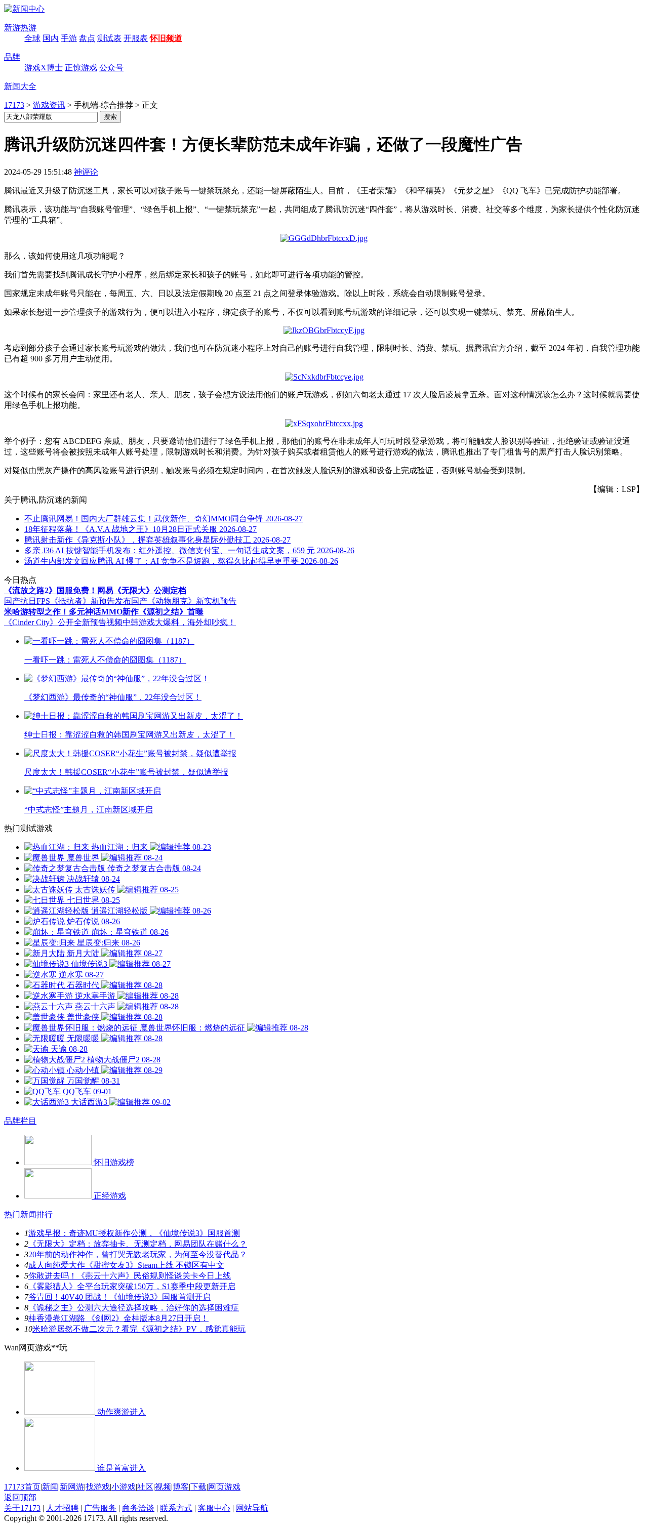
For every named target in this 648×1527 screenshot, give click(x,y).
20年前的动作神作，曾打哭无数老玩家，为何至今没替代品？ (137, 1254)
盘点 (87, 38)
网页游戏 (224, 1486)
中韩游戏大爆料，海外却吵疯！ (179, 622)
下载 (198, 1486)
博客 (181, 1486)
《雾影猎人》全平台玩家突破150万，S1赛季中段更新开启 (131, 1286)
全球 (32, 38)
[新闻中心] (24, 9)
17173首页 (22, 1486)
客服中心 (214, 1508)
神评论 (86, 172)
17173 (14, 105)
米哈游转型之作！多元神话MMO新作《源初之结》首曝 (104, 611)
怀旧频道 (166, 38)
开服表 (136, 38)
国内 (51, 38)
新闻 (50, 1486)
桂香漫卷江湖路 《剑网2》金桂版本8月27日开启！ (118, 1318)
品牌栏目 (20, 1121)
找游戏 (98, 1486)
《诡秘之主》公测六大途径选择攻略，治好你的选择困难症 (133, 1307)
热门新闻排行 (28, 1214)
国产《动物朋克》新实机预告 (183, 601)
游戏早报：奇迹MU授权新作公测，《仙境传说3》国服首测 (134, 1233)
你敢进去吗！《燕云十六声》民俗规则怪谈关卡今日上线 (129, 1275)
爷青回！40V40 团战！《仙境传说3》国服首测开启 (119, 1297)
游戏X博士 (43, 67)
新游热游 (20, 27)
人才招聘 (62, 1508)
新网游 (72, 1486)
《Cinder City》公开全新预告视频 (63, 622)
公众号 (111, 67)
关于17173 (22, 1508)
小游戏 (123, 1486)
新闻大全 (20, 86)
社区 (145, 1486)
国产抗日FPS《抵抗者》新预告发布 (67, 601)
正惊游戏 (81, 67)
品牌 (12, 57)
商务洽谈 (138, 1508)
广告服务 (100, 1508)
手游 (69, 38)
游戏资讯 (49, 105)
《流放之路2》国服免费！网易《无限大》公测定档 (95, 590)
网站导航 (252, 1508)
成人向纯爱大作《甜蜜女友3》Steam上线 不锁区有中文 (126, 1265)
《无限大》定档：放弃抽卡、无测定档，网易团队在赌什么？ (137, 1244)
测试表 (109, 38)
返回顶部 (20, 1497)
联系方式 (176, 1508)
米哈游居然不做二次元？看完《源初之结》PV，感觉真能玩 (139, 1329)
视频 (163, 1486)
